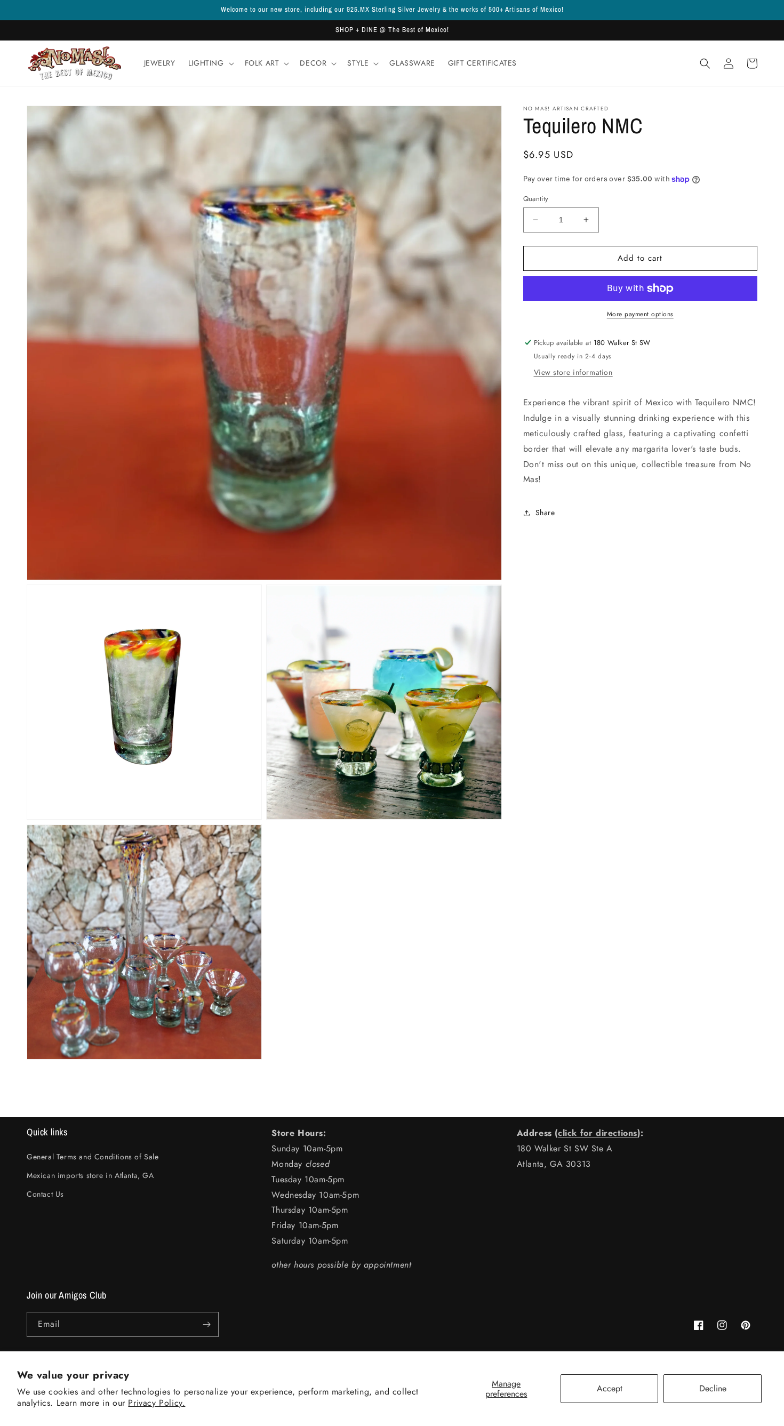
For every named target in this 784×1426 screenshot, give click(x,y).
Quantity (536, 199)
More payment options (640, 314)
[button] (210, 63)
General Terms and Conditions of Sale (93, 1156)
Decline (712, 1388)
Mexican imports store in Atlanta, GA (90, 1175)
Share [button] (545, 512)
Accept (609, 1388)
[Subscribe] (206, 1324)
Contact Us (45, 1194)
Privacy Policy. (156, 1403)
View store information (573, 372)
